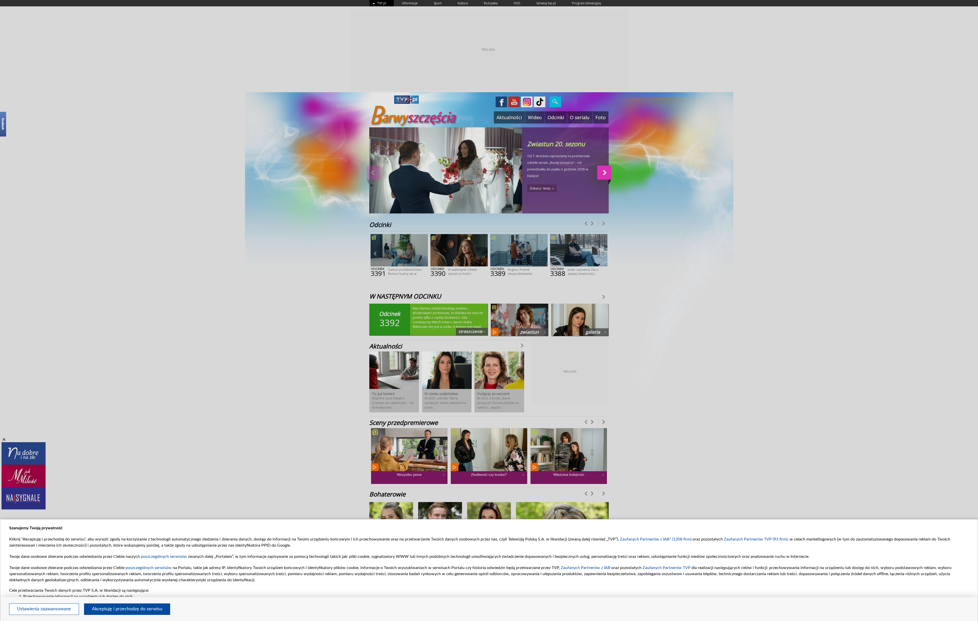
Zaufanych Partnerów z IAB (585, 568)
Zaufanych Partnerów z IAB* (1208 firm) (655, 539)
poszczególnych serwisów (164, 557)
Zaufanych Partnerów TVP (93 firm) (755, 539)
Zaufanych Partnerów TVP (666, 568)
